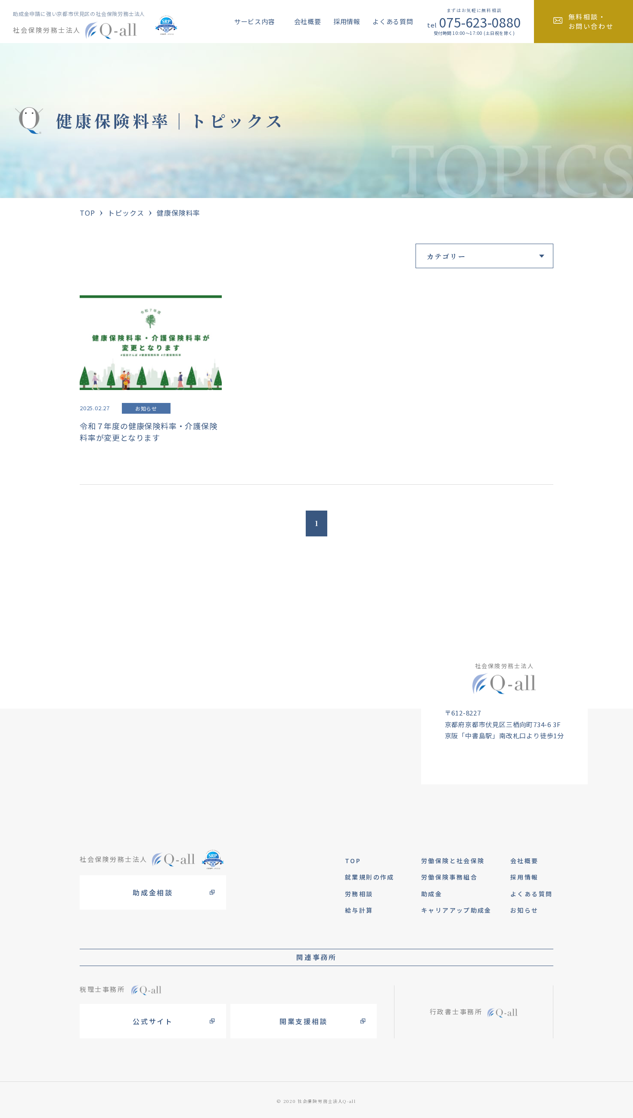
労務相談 (359, 893)
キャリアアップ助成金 (456, 910)
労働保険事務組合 (449, 877)
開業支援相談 (303, 1021)
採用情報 (346, 21)
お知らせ (524, 910)
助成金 (431, 893)
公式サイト (153, 1021)
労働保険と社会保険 (452, 860)
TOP (87, 212)
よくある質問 (392, 21)
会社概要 (307, 21)
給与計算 (359, 910)
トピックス (126, 212)
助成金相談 (153, 892)
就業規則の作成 (369, 877)
